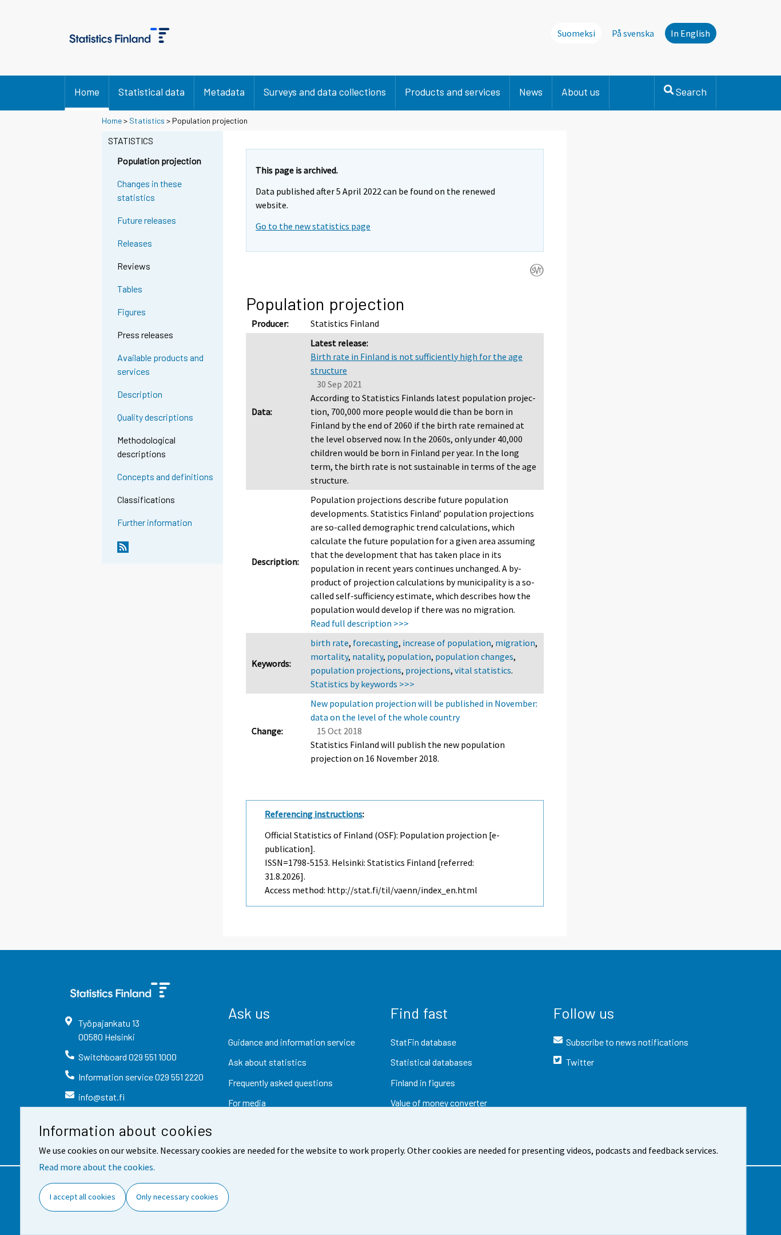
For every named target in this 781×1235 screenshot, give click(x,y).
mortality (329, 656)
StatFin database (423, 1041)
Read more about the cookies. (97, 1167)
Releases (134, 243)
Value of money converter (438, 1102)
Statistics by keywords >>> (362, 684)
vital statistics (483, 670)
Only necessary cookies (177, 1197)
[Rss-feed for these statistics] (167, 551)
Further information (154, 522)
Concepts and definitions (165, 476)
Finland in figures (422, 1082)
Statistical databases (431, 1061)
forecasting (376, 642)
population (409, 656)
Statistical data (151, 91)
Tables (129, 288)
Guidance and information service (291, 1041)
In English (690, 33)
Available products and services (160, 364)
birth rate (329, 642)
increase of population (447, 642)
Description (139, 394)
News (531, 91)
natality (367, 656)
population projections (355, 670)
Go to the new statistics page (313, 226)
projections (428, 670)
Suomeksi (576, 33)
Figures (131, 311)
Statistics (147, 120)
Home (86, 91)
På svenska (633, 33)
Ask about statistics (267, 1061)
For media (247, 1102)
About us (580, 91)
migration (515, 642)
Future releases (146, 220)
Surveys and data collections (325, 91)
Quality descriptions (155, 416)
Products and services (452, 91)
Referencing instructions (313, 814)
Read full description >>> (359, 623)
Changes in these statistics (149, 190)
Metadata (224, 91)
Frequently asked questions (280, 1082)
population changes (474, 656)
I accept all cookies (82, 1197)
